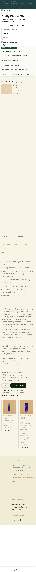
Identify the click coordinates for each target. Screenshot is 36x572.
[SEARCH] (32, 30)
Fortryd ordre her (19, 520)
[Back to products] (5, 241)
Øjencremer (21, 236)
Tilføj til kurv (18, 385)
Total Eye (18, 363)
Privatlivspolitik (18, 510)
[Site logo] (9, 12)
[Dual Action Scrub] (26, 407)
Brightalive (8, 416)
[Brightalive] (9, 407)
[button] (8, 430)
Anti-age (20, 390)
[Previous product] (3, 241)
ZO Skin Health (18, 393)
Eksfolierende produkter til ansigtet (25, 429)
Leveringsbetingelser (20, 507)
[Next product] (7, 241)
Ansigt (11, 236)
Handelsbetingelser (19, 504)
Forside (4, 236)
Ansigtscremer (8, 421)
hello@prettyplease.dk (24, 477)
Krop (22, 421)
